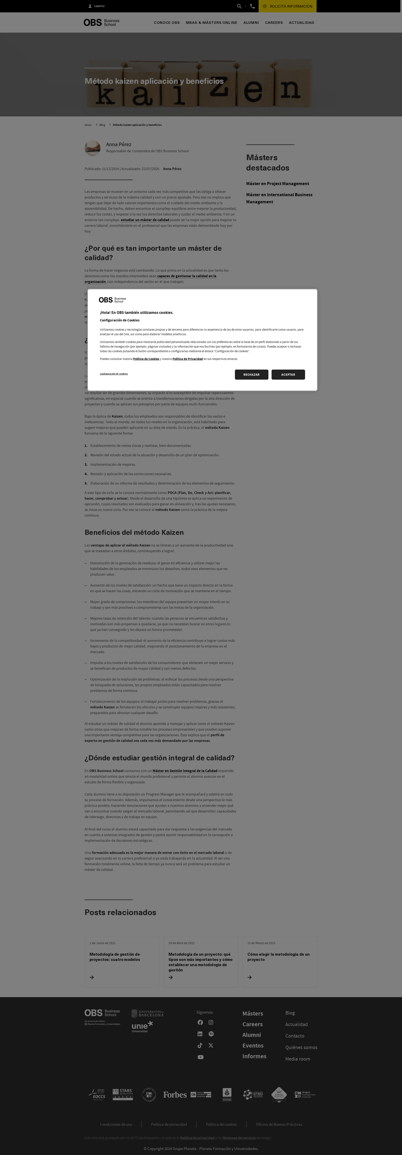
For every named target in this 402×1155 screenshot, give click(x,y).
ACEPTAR (288, 374)
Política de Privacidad (188, 359)
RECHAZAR (252, 374)
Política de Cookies (146, 359)
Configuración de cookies (114, 373)
